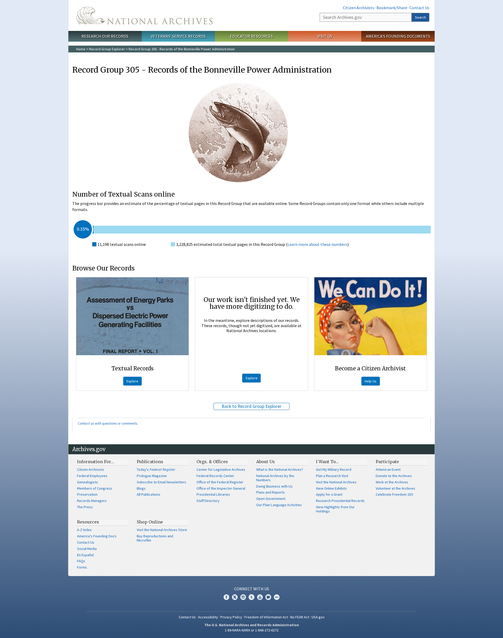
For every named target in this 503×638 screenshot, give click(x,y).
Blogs (141, 488)
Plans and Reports (270, 492)
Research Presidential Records (340, 500)
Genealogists (87, 482)
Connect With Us (251, 588)
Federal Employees (92, 475)
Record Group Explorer (107, 49)
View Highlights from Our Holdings (335, 509)
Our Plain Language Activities (279, 504)
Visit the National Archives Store (162, 529)
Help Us (370, 381)
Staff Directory (208, 500)
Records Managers (92, 500)
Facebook (226, 597)
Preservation (87, 494)
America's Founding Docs (97, 536)
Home (80, 49)
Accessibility (208, 617)
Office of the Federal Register (219, 482)
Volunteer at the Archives (395, 488)
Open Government (270, 498)
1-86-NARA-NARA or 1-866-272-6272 (251, 630)
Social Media (87, 548)
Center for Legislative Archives (220, 469)
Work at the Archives (392, 482)
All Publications (148, 494)
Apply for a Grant (329, 494)
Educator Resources (251, 36)
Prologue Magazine (152, 475)
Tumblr (251, 597)
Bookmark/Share (391, 7)
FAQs (81, 561)
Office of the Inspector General (220, 488)
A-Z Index (84, 529)
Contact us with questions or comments (107, 423)
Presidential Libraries (213, 494)
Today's (156, 469)
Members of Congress (94, 488)
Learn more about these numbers (317, 244)
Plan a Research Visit (332, 475)
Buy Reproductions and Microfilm (155, 538)
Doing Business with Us (274, 486)
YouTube (260, 597)
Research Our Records (104, 36)
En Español (85, 555)
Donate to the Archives (394, 475)
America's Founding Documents (398, 36)
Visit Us (324, 36)
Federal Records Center (215, 475)
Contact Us (419, 7)
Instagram (243, 597)
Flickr (277, 597)
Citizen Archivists (358, 7)
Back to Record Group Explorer (251, 406)
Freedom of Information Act (266, 617)
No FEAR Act (299, 617)
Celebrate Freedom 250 (394, 494)
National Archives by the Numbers (275, 477)
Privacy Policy (231, 617)
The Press (85, 507)
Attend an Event (388, 469)
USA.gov (318, 617)
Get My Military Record (333, 469)
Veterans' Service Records (178, 36)
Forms (82, 567)
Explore (132, 381)
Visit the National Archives (336, 482)
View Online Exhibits (331, 488)
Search (420, 17)
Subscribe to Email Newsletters (161, 482)
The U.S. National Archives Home (144, 15)
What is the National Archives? (279, 469)
